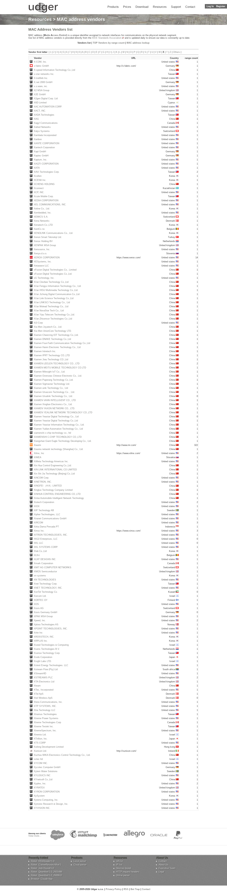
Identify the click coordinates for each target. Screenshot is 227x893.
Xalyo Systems (42, 131)
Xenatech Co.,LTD (43, 225)
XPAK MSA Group (43, 616)
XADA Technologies (44, 114)
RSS (126, 889)
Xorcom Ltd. (40, 596)
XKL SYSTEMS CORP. (46, 547)
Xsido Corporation (43, 657)
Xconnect (39, 188)
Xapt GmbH (40, 151)
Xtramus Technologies (45, 714)
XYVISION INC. (42, 808)
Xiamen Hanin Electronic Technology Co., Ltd (57, 347)
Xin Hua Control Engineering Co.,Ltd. (53, 465)
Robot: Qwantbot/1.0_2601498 (46, 871)
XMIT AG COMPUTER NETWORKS (52, 567)
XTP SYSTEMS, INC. (45, 706)
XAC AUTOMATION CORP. (48, 106)
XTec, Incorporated (43, 689)
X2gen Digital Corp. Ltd (46, 98)
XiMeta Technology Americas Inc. (51, 461)
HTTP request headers (127, 871)
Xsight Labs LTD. (43, 661)
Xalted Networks (42, 127)
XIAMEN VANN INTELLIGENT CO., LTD (55, 400)
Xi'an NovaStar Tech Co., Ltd (49, 310)
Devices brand (123, 868)
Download (141, 6)
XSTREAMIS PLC (43, 677)
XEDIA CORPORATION (46, 200)
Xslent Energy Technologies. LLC (51, 665)
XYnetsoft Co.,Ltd (43, 779)
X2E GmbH (40, 94)
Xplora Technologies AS (46, 624)
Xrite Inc (38, 632)
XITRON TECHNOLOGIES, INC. (51, 534)
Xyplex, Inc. (40, 783)
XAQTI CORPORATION (46, 163)
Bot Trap (135, 889)
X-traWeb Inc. (41, 78)
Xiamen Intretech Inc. (45, 351)
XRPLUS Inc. (41, 640)
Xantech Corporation (44, 147)
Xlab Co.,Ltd (40, 551)
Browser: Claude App (41, 879)
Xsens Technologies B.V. (47, 649)
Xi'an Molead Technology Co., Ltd (51, 306)
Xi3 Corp (38, 322)
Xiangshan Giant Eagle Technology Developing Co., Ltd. (63, 441)
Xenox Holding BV (43, 241)
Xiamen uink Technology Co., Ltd (51, 388)
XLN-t (37, 555)
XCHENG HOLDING (44, 184)
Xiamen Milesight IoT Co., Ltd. (49, 371)
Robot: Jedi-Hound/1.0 (42, 868)
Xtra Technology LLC (44, 710)
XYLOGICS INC (42, 775)
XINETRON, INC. (43, 481)
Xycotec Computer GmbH (47, 767)
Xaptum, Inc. (40, 159)
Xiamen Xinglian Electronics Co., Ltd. (53, 404)
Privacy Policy (113, 889)
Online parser (123, 875)
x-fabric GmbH (41, 66)
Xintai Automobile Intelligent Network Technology (59, 498)
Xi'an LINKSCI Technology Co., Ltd (52, 302)
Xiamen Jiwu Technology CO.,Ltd (51, 359)
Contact (190, 6)
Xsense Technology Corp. (47, 653)
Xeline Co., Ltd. (42, 208)
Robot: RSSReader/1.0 (42, 861)
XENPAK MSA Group (45, 245)
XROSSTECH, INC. (44, 636)
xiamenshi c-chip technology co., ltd (52, 433)
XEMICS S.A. (41, 216)
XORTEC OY (41, 600)
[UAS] (43, 12)
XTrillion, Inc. (41, 738)
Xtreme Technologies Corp (47, 722)
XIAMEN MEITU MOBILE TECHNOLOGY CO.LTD (60, 367)
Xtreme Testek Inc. (44, 726)
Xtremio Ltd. (40, 734)
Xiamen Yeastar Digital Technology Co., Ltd (56, 416)
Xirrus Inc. (39, 530)
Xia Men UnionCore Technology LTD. (53, 331)
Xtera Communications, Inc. (48, 702)
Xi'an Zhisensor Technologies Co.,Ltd (53, 318)
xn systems (40, 575)
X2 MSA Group (41, 90)
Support (176, 6)
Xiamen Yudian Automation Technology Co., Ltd (58, 428)
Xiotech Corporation (44, 502)
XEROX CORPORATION (47, 257)
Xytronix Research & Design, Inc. (51, 804)
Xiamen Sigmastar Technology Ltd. (52, 384)
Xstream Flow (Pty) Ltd (46, 669)
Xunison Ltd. (40, 751)
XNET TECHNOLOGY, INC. (48, 587)
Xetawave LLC (41, 265)
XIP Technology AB (44, 510)
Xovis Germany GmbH (45, 612)
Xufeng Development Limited (48, 746)
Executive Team (167, 868)
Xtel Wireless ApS (43, 698)
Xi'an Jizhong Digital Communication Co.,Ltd (56, 294)
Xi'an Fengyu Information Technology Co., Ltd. (57, 286)
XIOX (37, 506)
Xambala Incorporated (45, 135)
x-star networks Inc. (44, 74)
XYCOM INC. (41, 763)
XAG (36, 119)
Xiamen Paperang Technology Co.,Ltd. (53, 380)
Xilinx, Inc (39, 453)
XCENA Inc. (40, 180)
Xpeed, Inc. (40, 620)
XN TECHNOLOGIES (45, 579)
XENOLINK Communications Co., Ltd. (53, 233)
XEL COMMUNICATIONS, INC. (50, 204)
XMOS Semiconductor (45, 571)
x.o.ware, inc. (41, 86)
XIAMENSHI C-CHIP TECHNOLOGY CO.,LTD (58, 437)
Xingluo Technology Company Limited (53, 490)
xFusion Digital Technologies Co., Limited (55, 269)
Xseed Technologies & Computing (51, 645)
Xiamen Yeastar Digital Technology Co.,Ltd (56, 420)
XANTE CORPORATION (46, 143)
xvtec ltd (38, 759)
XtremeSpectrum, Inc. (45, 730)
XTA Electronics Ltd (44, 681)
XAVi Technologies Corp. (46, 172)
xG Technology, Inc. (44, 278)
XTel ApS (38, 693)
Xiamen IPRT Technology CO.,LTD (52, 355)
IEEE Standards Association (106, 38)
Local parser (80, 861)
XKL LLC (38, 543)
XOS (36, 604)
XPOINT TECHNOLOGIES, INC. (51, 628)
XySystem (39, 795)
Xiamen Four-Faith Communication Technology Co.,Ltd (62, 343)
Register (220, 6)
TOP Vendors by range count (108, 42)
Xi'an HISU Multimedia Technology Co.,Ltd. (56, 290)
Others (176, 52)
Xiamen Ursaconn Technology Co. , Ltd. (54, 392)
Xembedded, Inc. (42, 212)
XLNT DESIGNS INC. (45, 559)
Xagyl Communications (46, 123)
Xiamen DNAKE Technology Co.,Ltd (52, 339)
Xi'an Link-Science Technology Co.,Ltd (53, 298)
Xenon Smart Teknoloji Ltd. (48, 237)
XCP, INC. (39, 192)
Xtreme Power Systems (46, 718)
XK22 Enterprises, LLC (45, 539)
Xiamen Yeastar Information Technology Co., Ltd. (59, 424)
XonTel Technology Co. (46, 592)
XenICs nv (39, 229)
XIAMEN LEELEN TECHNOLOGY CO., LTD (56, 363)
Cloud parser (80, 864)
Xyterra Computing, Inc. (46, 800)
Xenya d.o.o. (40, 253)
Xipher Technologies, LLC (47, 514)
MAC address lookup (138, 42)
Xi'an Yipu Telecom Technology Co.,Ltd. (54, 314)
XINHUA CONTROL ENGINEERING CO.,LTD (57, 494)
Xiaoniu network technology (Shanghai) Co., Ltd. (58, 449)
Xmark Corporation (43, 563)
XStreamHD (40, 673)
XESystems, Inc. (43, 261)
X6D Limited (40, 102)
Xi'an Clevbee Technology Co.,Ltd (51, 282)
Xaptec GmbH (41, 155)
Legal (161, 871)
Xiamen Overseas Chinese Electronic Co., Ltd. (58, 375)
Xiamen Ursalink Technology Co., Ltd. (53, 396)
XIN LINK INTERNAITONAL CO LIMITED (55, 469)
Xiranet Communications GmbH (50, 518)
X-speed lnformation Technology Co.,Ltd (54, 70)
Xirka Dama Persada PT (46, 526)
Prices (127, 6)
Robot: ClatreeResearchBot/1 (46, 864)
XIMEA (37, 457)
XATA (37, 167)
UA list (119, 861)
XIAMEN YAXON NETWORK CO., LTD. (54, 408)
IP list (119, 864)
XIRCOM (38, 522)
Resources (160, 6)
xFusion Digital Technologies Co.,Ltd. (53, 273)
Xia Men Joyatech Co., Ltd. (48, 327)
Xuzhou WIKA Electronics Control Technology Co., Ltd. (62, 755)
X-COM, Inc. (40, 61)
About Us (163, 864)
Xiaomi (37, 445)
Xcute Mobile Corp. (44, 196)
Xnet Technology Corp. (45, 583)
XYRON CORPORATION (47, 791)
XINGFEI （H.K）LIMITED (48, 485)
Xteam (37, 685)
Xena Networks (41, 220)
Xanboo (38, 139)
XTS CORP (40, 742)
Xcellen (37, 176)
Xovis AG (39, 608)
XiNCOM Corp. (41, 477)
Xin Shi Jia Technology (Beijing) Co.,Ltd (54, 473)
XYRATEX (39, 787)
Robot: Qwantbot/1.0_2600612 (46, 875)
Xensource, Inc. (42, 249)
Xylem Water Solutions (45, 771)
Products (113, 6)
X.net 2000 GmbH (43, 82)
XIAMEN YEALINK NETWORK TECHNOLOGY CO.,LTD (63, 412)
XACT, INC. (40, 110)
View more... (34, 835)
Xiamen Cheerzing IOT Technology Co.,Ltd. (56, 335)
